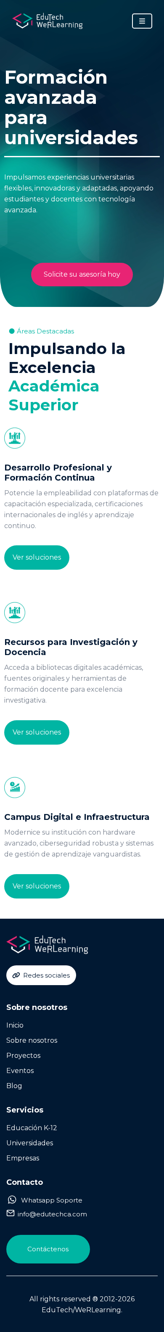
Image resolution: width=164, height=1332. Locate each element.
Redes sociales (46, 975)
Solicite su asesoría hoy (82, 274)
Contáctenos (48, 1249)
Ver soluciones (37, 557)
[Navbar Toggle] (142, 21)
